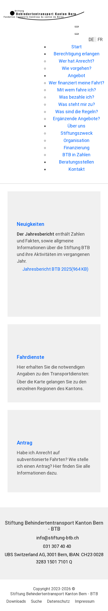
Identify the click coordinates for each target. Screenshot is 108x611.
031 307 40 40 (57, 546)
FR (100, 39)
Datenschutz (58, 601)
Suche (36, 601)
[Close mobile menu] (77, 34)
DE (92, 39)
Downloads (16, 601)
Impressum (84, 601)
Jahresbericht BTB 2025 (55, 269)
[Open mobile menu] (77, 26)
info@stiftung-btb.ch (57, 537)
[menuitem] (76, 46)
